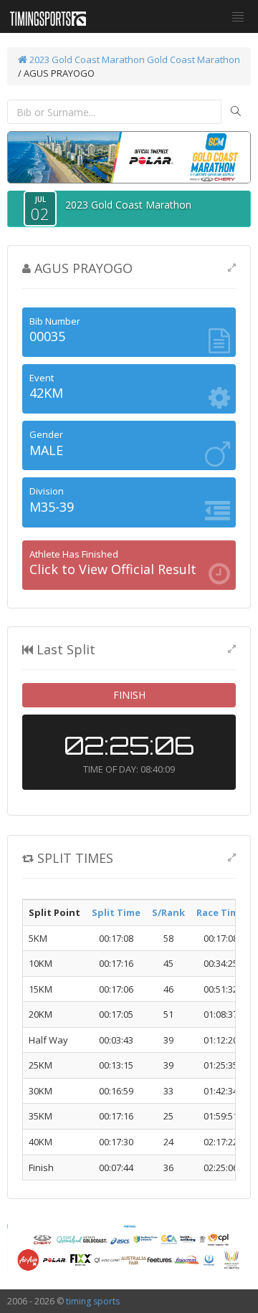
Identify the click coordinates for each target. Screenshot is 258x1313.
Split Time (116, 912)
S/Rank (168, 912)
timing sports (93, 1301)
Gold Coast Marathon (193, 59)
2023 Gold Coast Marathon (86, 59)
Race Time (220, 912)
